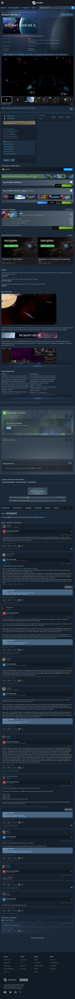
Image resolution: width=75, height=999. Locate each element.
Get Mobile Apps (54, 962)
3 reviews (8, 738)
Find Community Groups (10, 154)
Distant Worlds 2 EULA (9, 123)
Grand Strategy (20, 54)
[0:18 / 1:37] (37, 76)
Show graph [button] (68, 507)
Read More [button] (68, 587)
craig (7, 893)
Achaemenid (9, 607)
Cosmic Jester (10, 554)
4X (15, 54)
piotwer (8, 736)
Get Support (53, 965)
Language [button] (28, 507)
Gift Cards (6, 971)
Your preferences (32, 482)
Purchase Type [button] (17, 507)
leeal (7, 831)
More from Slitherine (16, 413)
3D (34, 54)
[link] (54, 202)
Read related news (8, 149)
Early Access (63, 54)
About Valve (24, 959)
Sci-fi (27, 54)
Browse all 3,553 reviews (37, 938)
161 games (8, 689)
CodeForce (31, 48)
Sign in (3, 108)
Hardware (23, 965)
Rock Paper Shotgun (6, 280)
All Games (4, 12)
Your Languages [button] (11, 513)
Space (30, 54)
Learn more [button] (68, 169)
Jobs (22, 962)
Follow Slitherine (14, 423)
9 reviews (8, 778)
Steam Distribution (8, 968)
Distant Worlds (13, 136)
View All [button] (70, 235)
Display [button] (56, 507)
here (32, 468)
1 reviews (8, 660)
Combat (56, 54)
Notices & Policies (39, 965)
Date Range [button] (38, 507)
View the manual (8, 144)
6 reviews (8, 867)
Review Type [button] (5, 507)
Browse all (69, 209)
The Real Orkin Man (11, 776)
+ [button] (67, 54)
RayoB (8, 865)
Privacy (36, 959)
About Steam (7, 959)
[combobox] (55, 7)
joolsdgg (8, 688)
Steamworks (7, 965)
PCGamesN (4, 276)
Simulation (11, 54)
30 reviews (15, 527)
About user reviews (21, 482)
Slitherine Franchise (22, 12)
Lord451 (8, 525)
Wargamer (4, 285)
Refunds (36, 971)
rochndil (8, 658)
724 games (8, 527)
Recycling (23, 968)
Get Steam (53, 959)
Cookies (36, 968)
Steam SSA (7, 962)
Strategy (5, 54)
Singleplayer (39, 54)
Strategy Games (12, 12)
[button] (4, 8)
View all (69, 462)
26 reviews (15, 689)
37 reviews (8, 609)
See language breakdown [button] (8, 482)
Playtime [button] (47, 507)
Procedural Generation (48, 54)
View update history (9, 146)
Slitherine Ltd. (31, 50)
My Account (53, 968)
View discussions (8, 151)
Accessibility (37, 962)
